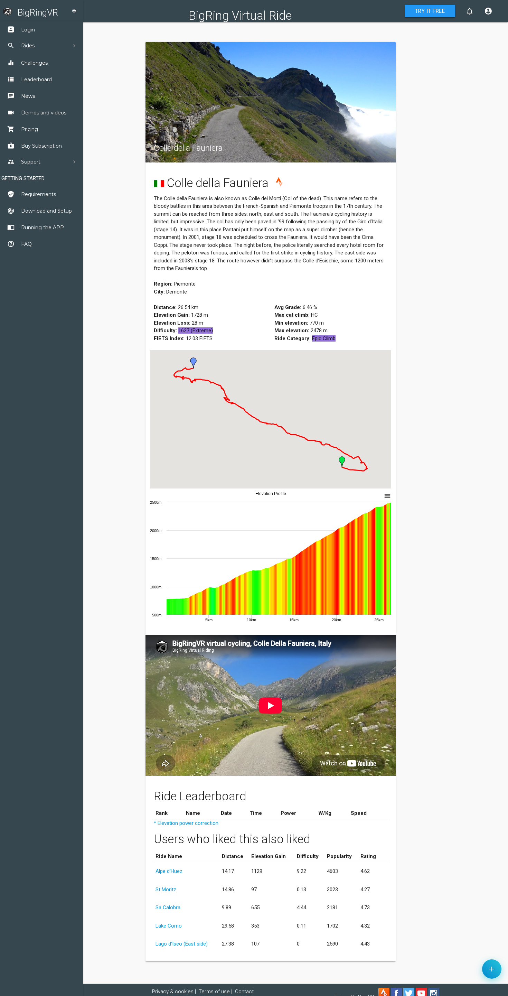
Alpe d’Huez (169, 871)
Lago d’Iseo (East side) (182, 944)
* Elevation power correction (186, 823)
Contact (244, 991)
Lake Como (169, 926)
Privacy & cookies (173, 991)
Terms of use (214, 991)
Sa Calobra (168, 907)
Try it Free (430, 11)
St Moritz (166, 889)
